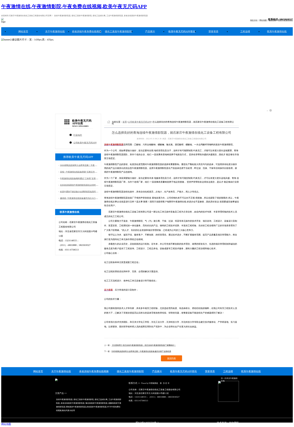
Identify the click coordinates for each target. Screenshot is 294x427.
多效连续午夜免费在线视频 (86, 31)
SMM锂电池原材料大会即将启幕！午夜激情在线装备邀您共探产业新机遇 (92, 165)
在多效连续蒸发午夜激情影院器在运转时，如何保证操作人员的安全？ (91, 185)
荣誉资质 (213, 31)
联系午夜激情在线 (277, 31)
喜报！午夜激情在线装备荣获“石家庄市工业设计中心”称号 (86, 172)
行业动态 (77, 135)
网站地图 (6, 424)
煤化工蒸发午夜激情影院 (118, 31)
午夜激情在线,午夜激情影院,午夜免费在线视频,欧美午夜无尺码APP (74, 6)
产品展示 (150, 31)
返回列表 (171, 358)
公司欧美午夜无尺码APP (85, 143)
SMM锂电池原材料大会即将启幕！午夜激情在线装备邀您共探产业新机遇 (141, 351)
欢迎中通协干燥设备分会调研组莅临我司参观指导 (82, 191)
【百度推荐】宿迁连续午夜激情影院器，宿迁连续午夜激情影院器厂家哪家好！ (143, 345)
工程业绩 (245, 31)
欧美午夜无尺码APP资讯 (181, 31)
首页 (125, 122)
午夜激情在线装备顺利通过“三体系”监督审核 (80, 178)
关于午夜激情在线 (55, 31)
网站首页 (23, 31)
